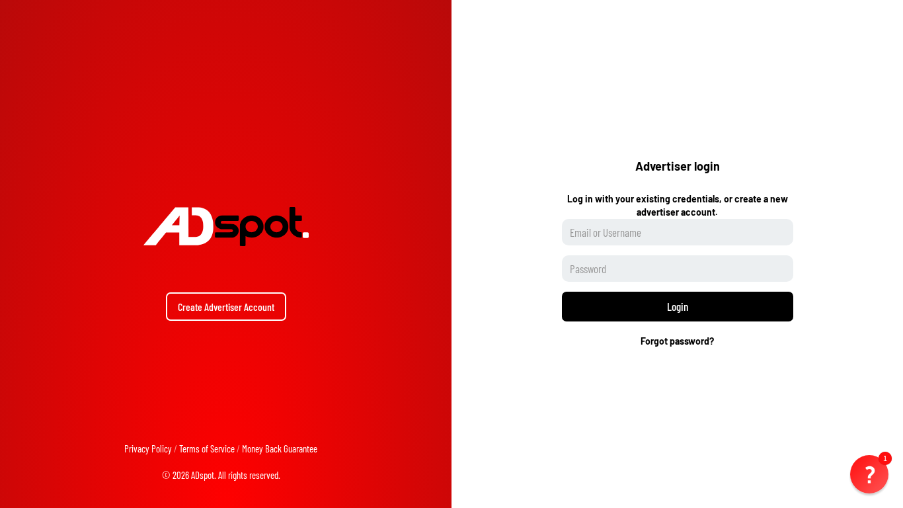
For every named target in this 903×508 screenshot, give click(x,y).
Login (677, 306)
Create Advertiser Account (226, 306)
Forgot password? (677, 341)
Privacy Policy (148, 448)
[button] (869, 474)
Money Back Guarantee (279, 448)
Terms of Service (207, 448)
